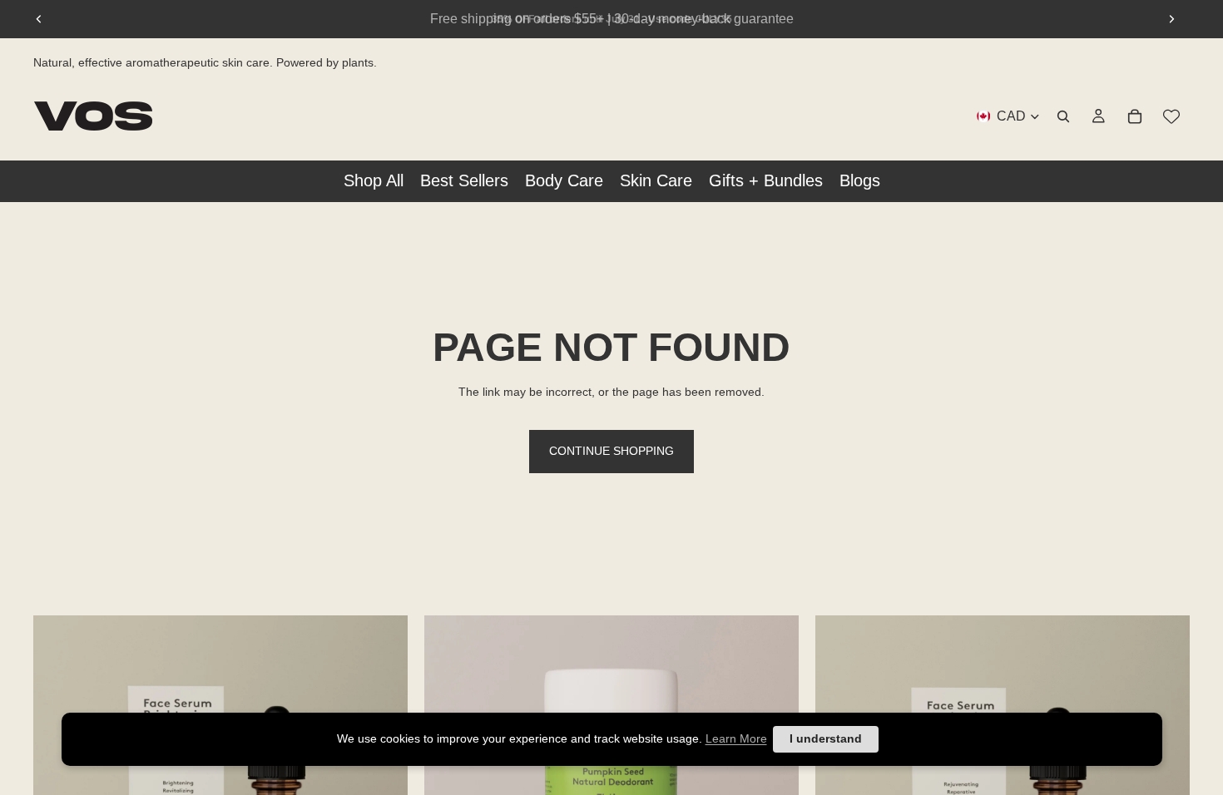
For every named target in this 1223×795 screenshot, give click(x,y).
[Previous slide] (39, 19)
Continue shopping (611, 450)
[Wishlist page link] (1171, 115)
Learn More (736, 738)
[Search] (1063, 115)
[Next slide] (1171, 19)
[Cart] (1135, 115)
